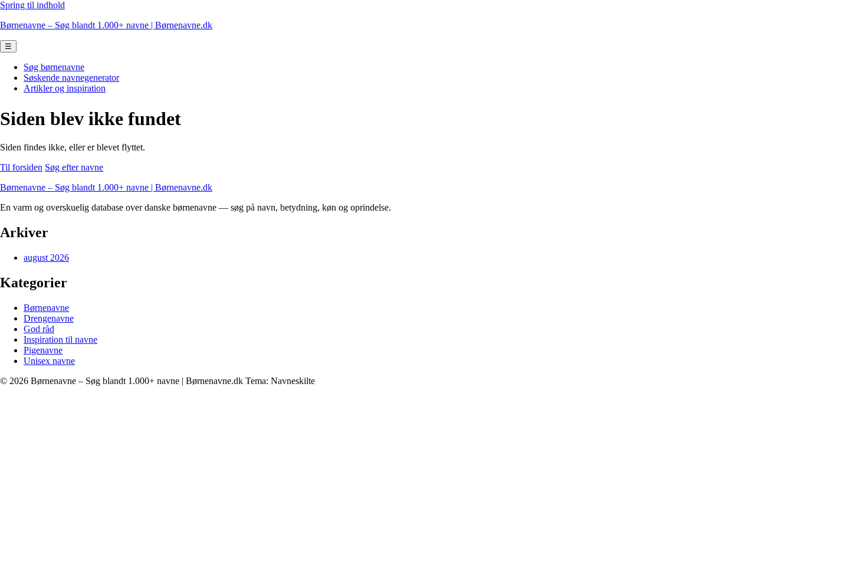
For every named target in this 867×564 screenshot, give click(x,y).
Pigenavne (43, 350)
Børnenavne (46, 308)
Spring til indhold (32, 5)
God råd (39, 329)
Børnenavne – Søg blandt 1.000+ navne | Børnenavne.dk (106, 25)
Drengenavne (49, 318)
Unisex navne (49, 361)
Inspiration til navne (60, 340)
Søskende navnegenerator (71, 78)
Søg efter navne (74, 167)
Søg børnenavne (54, 67)
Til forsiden (21, 167)
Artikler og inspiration (65, 88)
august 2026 (46, 258)
